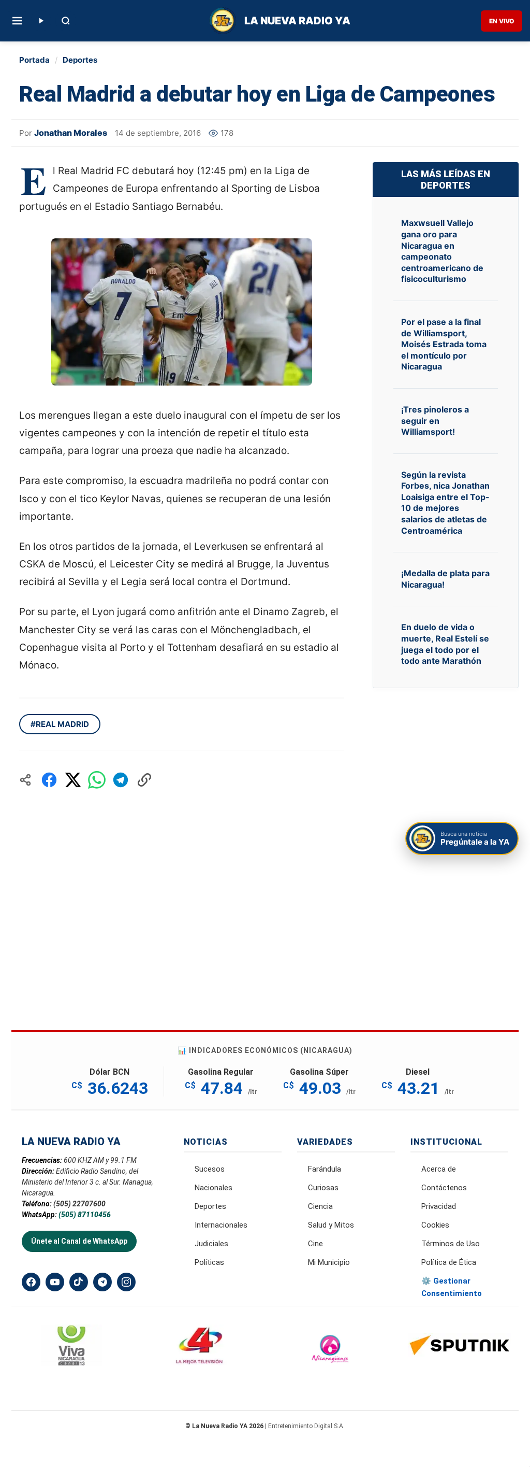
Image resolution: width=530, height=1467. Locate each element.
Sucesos (210, 1169)
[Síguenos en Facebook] (31, 1282)
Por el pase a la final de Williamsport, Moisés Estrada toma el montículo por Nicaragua (444, 344)
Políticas (209, 1262)
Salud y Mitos (331, 1225)
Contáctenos (444, 1187)
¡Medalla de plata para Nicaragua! (445, 579)
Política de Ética (448, 1262)
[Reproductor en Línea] (41, 20)
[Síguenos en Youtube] (55, 1282)
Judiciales (211, 1243)
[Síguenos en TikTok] (78, 1282)
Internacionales (221, 1225)
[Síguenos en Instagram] (126, 1282)
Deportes (80, 60)
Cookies (435, 1225)
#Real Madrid (60, 724)
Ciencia (320, 1206)
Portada (34, 60)
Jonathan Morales (70, 132)
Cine (315, 1243)
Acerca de (438, 1169)
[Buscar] (65, 20)
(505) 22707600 (79, 1204)
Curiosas (323, 1187)
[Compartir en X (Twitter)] (73, 780)
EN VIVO (501, 21)
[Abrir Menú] (17, 20)
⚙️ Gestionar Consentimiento (451, 1287)
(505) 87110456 (84, 1214)
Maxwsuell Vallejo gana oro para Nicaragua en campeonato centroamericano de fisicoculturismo (442, 251)
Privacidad (438, 1206)
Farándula (324, 1169)
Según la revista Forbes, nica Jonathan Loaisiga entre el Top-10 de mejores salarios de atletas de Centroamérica (445, 502)
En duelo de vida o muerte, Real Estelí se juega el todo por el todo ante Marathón (445, 644)
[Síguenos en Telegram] (102, 1282)
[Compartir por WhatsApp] (97, 780)
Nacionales (213, 1187)
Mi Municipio (329, 1262)
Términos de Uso (450, 1243)
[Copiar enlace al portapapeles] (144, 780)
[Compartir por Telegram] (120, 780)
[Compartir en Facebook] (49, 780)
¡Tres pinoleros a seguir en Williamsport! (435, 420)
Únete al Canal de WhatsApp (79, 1241)
